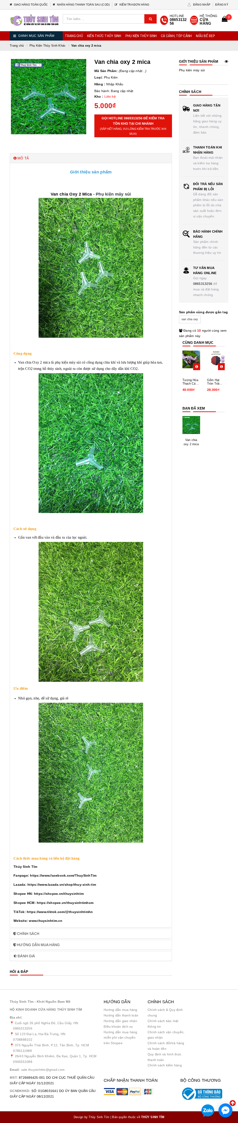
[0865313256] (174, 20)
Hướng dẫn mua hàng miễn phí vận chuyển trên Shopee (120, 1037)
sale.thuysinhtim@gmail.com (43, 1069)
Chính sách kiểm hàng (165, 1065)
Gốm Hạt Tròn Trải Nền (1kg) (213, 382)
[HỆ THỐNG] (204, 20)
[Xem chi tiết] (196, 366)
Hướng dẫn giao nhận (120, 1021)
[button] (90, 158)
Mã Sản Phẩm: (106, 71)
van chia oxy (190, 319)
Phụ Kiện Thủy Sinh (141, 36)
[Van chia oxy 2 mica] (191, 425)
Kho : (98, 96)
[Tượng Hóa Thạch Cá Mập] (191, 359)
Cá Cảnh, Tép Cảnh (176, 36)
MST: (14, 1077)
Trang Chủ (74, 36)
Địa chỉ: (16, 1017)
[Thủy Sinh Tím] (34, 20)
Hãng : (99, 84)
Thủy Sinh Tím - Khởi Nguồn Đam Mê (40, 1001)
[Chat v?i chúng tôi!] (225, 1110)
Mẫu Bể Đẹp (205, 36)
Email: (15, 1069)
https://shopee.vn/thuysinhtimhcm (65, 903)
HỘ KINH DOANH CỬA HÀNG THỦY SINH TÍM (46, 1009)
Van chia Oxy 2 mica (34, 362)
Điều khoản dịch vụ (118, 1026)
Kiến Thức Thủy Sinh (104, 36)
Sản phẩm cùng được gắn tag (203, 312)
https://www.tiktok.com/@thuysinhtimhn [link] (60, 912)
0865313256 (202, 284)
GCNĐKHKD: (20, 1091)
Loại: (98, 77)
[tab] (91, 158)
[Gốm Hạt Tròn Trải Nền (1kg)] (216, 359)
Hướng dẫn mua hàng (120, 1010)
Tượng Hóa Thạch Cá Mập (190, 382)
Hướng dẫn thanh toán (121, 1015)
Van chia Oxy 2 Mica (71, 194)
